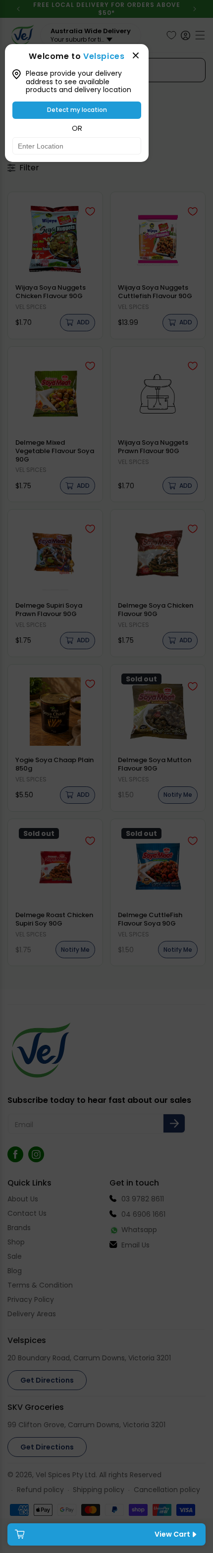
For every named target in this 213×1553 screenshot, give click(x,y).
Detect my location (77, 109)
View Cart (172, 1534)
